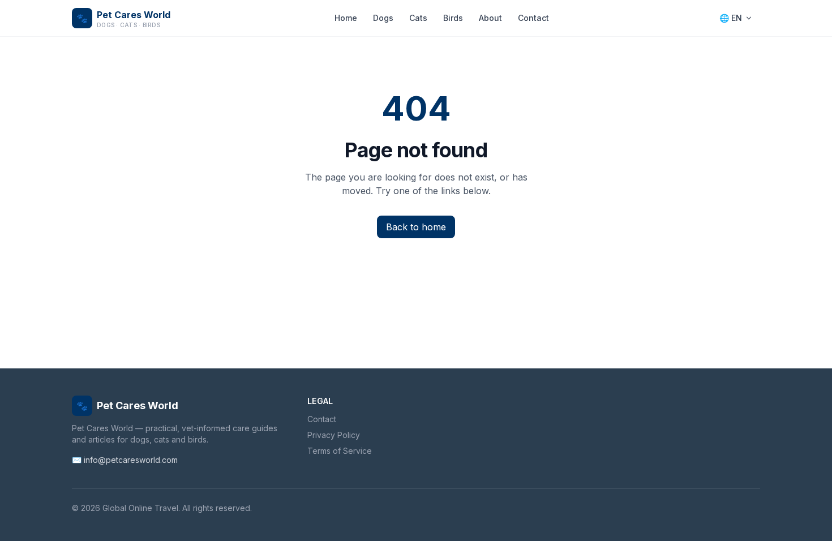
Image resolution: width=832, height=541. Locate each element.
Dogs (383, 18)
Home (345, 18)
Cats (418, 18)
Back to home (416, 227)
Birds (453, 18)
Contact (533, 18)
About (490, 18)
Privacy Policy (333, 435)
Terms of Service (339, 451)
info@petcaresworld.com (131, 460)
